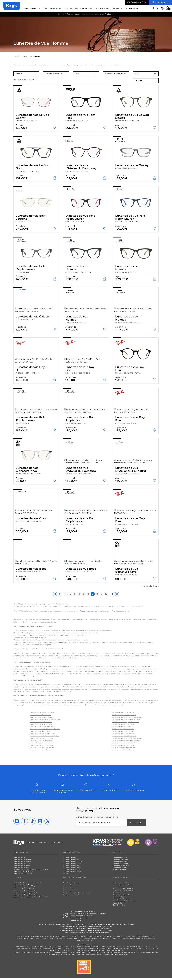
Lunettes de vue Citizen (32, 317)
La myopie (67, 887)
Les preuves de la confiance (123, 885)
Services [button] (133, 8)
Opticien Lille (100, 936)
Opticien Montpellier (113, 936)
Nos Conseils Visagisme (72, 883)
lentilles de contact (21, 946)
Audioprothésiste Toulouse (106, 938)
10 (106, 594)
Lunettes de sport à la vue (22, 873)
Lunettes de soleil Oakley (72, 871)
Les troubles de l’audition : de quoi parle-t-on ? (29, 883)
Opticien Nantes (74, 936)
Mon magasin (161, 2)
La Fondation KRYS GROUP (123, 891)
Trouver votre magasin (88, 611)
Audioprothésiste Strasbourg (144, 938)
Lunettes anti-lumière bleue (23, 871)
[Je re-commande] (162, 8)
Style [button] (124, 8)
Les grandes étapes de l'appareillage (26, 885)
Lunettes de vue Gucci (32, 519)
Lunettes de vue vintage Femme (123, 724)
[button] (167, 7)
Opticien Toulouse (34, 936)
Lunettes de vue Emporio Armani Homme (45, 729)
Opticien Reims (48, 938)
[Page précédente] (59, 594)
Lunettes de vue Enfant (21, 863)
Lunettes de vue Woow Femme (123, 729)
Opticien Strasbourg (88, 936)
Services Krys (68, 885)
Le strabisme (67, 891)
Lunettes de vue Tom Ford (80, 117)
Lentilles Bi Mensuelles (121, 865)
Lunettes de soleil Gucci (71, 869)
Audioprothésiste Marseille (86, 940)
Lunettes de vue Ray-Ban (31, 369)
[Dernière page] (117, 594)
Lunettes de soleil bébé (71, 865)
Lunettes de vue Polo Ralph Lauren (80, 218)
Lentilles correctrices (120, 859)
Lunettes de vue (26, 57)
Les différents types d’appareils (24, 887)
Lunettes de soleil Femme (72, 859)
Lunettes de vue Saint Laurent (31, 218)
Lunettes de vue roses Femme (40, 750)
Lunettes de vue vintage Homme (123, 726)
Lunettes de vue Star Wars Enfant (124, 715)
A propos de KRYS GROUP (123, 889)
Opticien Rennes (128, 936)
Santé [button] (116, 8)
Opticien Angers (60, 938)
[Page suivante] (112, 594)
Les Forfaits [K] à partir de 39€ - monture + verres (30, 869)
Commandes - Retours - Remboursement (71, 924)
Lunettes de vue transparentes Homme (126, 719)
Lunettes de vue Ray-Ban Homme (42, 747)
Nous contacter (76, 920)
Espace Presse (118, 887)
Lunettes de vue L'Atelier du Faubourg (80, 167)
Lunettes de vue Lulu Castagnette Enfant (44, 736)
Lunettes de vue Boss (31, 569)
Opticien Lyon (47, 936)
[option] (26, 73)
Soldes (65, 873)
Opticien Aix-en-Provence (32, 938)
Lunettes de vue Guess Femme (41, 731)
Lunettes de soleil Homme (72, 861)
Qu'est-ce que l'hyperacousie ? (24, 891)
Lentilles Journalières (120, 863)
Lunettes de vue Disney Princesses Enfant (45, 719)
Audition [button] (104, 8)
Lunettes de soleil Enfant (72, 863)
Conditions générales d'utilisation (125, 901)
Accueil (16, 57)
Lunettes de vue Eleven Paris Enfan (42, 726)
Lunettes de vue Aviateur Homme (42, 712)
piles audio (58, 946)
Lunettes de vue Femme (22, 859)
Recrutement (118, 893)
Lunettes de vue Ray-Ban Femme (41, 745)
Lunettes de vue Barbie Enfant (40, 715)
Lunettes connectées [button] (75, 8)
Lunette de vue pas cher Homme (41, 743)
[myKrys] (158, 8)
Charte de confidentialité (121, 895)
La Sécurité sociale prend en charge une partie (31, 666)
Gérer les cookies (119, 905)
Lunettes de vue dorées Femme (41, 722)
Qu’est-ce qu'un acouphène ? (23, 889)
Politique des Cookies (121, 899)
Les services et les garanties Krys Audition (28, 895)
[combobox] (26, 74)
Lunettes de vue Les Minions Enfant (42, 733)
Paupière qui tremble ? (71, 895)
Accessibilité (117, 903)
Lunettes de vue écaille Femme (41, 724)
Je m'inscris (136, 823)
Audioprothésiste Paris (87, 938)
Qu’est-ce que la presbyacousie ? (25, 893)
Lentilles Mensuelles (120, 867)
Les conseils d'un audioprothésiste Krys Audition (31, 897)
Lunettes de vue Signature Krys (28, 470)
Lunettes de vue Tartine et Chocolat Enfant (127, 717)
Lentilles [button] (94, 8)
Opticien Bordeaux (60, 936)
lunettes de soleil (46, 946)
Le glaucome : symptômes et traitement (77, 893)
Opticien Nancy (72, 938)
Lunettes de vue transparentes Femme (125, 722)
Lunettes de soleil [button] (52, 8)
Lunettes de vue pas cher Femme (41, 740)
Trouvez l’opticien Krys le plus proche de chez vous (80, 952)
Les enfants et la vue (70, 889)
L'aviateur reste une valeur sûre (146, 700)
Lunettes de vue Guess (21, 865)
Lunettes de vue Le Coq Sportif (32, 117)
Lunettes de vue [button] (31, 8)
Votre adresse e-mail (97, 817)
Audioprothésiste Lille (125, 938)
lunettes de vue (34, 946)
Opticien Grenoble (141, 936)
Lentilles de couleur (120, 861)
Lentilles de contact (120, 857)
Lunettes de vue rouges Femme (123, 712)
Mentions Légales (119, 897)
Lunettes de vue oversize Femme (41, 738)
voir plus (117, 65)
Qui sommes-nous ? (120, 883)
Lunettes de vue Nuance (78, 268)
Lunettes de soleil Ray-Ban (72, 867)
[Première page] (55, 594)
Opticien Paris (22, 936)
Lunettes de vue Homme (22, 861)
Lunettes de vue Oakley (131, 166)
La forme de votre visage (70, 630)
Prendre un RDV (138, 2)
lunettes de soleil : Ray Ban (114, 950)
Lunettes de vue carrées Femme (41, 717)
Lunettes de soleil (69, 857)
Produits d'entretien (120, 869)
